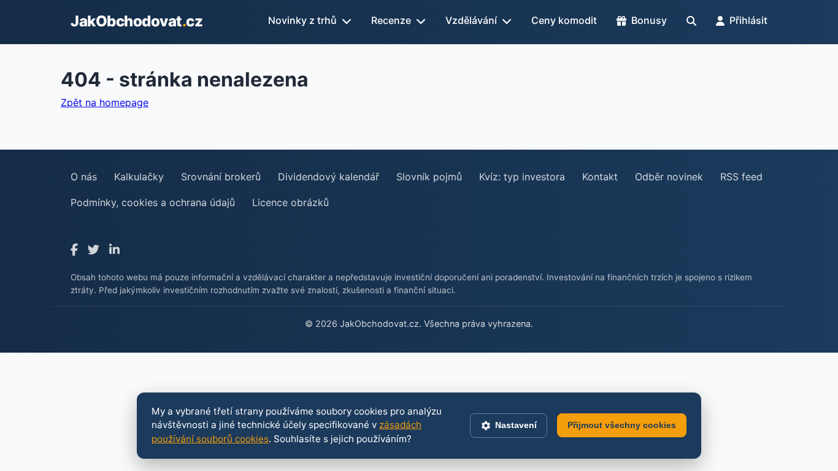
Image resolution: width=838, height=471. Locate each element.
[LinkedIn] (114, 249)
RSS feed (741, 176)
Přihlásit (748, 20)
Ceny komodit (564, 20)
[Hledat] (691, 21)
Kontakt (600, 176)
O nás (84, 176)
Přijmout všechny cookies (621, 425)
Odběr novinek (669, 176)
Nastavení (516, 425)
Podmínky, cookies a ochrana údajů (153, 202)
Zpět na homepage (104, 102)
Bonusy (649, 20)
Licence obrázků (290, 202)
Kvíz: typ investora (522, 176)
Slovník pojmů (429, 176)
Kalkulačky (139, 176)
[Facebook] (74, 249)
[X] (93, 249)
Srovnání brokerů (221, 176)
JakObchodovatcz (136, 21)
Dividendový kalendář (328, 176)
